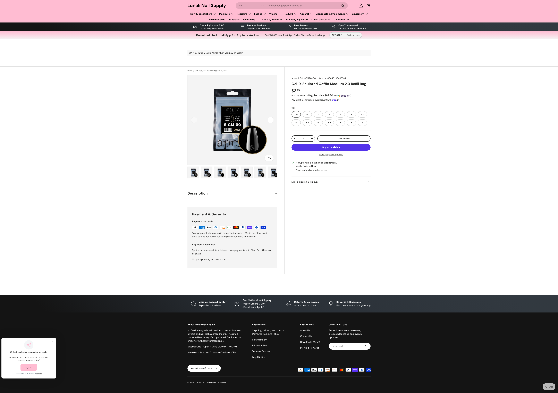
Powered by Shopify (217, 382)
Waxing (273, 13)
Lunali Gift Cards (320, 19)
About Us (305, 330)
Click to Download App (313, 35)
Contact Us (306, 336)
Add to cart (344, 138)
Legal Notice (258, 357)
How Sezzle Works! (310, 342)
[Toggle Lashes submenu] (264, 14)
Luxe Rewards (217, 19)
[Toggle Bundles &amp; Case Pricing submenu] (257, 19)
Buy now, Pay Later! (297, 19)
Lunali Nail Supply (201, 382)
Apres (294, 78)
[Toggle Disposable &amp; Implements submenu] (347, 14)
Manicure (224, 13)
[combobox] (292, 5)
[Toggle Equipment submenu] (366, 14)
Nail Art (289, 13)
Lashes (258, 13)
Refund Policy (259, 339)
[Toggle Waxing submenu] (280, 14)
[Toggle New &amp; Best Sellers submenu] (214, 14)
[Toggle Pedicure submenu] (249, 14)
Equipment (358, 13)
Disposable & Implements (330, 13)
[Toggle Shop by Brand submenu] (281, 19)
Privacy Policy (259, 345)
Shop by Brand (270, 19)
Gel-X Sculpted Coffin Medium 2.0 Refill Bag (212, 71)
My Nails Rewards (309, 347)
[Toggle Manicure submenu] (232, 14)
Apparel (304, 13)
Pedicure (242, 13)
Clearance (340, 19)
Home (189, 71)
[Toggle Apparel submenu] (311, 14)
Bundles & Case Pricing (242, 19)
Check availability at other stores (311, 170)
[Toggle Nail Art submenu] (295, 14)
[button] (369, 5)
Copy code (354, 35)
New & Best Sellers (201, 13)
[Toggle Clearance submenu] (348, 19)
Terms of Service (261, 351)
